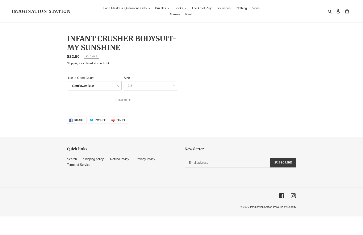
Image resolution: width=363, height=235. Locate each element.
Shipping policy (93, 159)
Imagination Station (41, 11)
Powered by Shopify (284, 207)
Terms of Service (78, 164)
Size (127, 78)
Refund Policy (119, 159)
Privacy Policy (145, 159)
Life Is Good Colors (81, 78)
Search (72, 159)
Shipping (73, 63)
